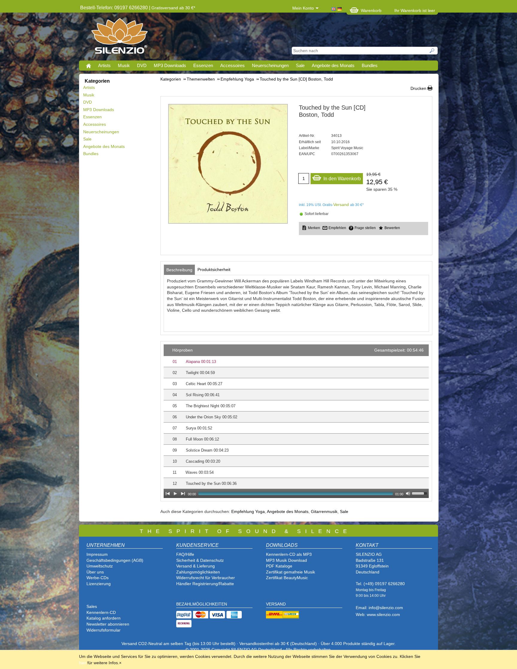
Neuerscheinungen (270, 65)
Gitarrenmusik (324, 511)
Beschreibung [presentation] (179, 269)
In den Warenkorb (342, 178)
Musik (124, 65)
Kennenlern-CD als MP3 (289, 554)
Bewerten (392, 228)
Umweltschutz (99, 566)
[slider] (420, 493)
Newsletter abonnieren (107, 624)
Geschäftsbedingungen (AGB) (114, 560)
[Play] (175, 493)
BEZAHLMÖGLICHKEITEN (201, 604)
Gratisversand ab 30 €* (173, 7)
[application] (296, 421)
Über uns (95, 572)
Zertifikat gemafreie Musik (290, 572)
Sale (300, 65)
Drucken (418, 88)
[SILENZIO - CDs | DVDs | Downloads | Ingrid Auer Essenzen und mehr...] (119, 38)
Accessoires (232, 65)
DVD (142, 65)
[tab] (179, 269)
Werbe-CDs (97, 577)
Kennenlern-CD (101, 612)
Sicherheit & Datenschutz (200, 560)
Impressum (97, 554)
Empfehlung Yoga (248, 511)
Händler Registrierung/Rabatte (205, 583)
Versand (341, 204)
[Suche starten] (432, 50)
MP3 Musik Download (286, 560)
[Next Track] (183, 493)
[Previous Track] (167, 493)
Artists (104, 65)
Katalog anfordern (103, 618)
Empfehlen (337, 228)
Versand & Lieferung (195, 566)
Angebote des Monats (333, 65)
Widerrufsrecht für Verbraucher (205, 577)
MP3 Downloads (170, 65)
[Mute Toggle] (408, 493)
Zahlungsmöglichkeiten (198, 572)
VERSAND (276, 604)
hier (82, 662)
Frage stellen (365, 228)
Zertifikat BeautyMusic (287, 577)
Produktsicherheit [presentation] (213, 269)
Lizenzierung (98, 583)
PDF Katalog (278, 566)
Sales (91, 606)
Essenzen (203, 65)
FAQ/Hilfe (185, 554)
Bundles (370, 65)
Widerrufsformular (103, 630)
